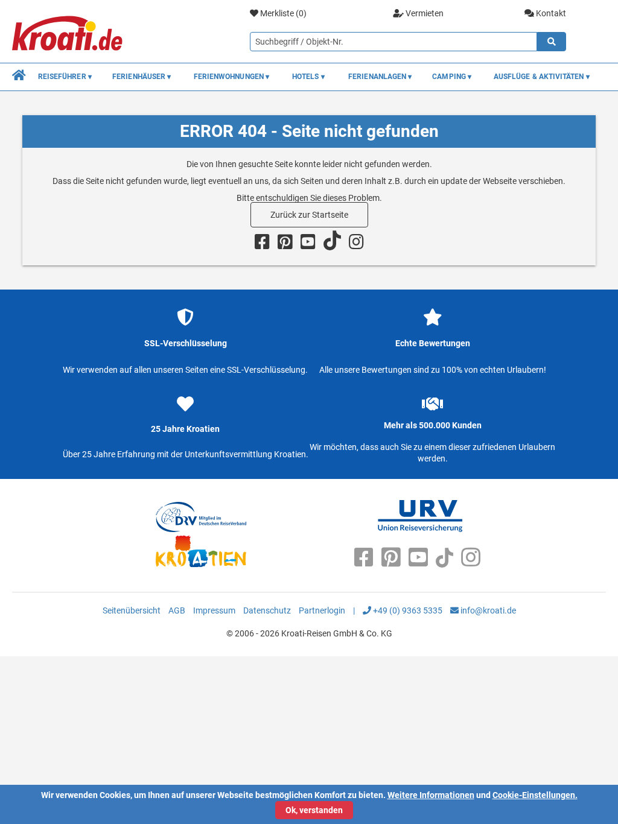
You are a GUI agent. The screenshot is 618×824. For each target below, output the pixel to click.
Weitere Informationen (430, 795)
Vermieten (424, 13)
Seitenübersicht (132, 610)
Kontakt (550, 13)
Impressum (214, 610)
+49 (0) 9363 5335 (406, 610)
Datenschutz (267, 610)
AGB (176, 610)
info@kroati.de (487, 610)
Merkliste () (282, 13)
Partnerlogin (322, 610)
